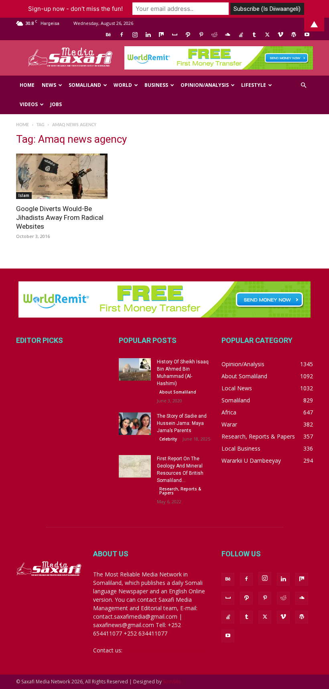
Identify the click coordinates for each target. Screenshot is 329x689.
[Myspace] (175, 34)
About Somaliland (177, 392)
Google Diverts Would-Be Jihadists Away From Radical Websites (60, 217)
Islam (23, 195)
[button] (303, 85)
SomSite (172, 681)
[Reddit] (214, 34)
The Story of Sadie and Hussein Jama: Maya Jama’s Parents (182, 423)
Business (156, 85)
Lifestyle (253, 85)
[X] (267, 34)
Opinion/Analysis (205, 85)
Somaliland (85, 85)
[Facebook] (122, 34)
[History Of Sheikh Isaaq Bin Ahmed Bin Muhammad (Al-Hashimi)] (135, 369)
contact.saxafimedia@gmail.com (166, 650)
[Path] (188, 34)
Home (27, 85)
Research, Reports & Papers (180, 491)
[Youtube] (307, 34)
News (49, 85)
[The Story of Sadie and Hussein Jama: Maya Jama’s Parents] (135, 423)
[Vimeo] (280, 34)
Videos (29, 104)
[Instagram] (135, 34)
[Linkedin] (148, 34)
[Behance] (108, 34)
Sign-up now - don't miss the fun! (75, 8)
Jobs (56, 104)
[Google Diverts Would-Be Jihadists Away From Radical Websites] (62, 176)
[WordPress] (294, 34)
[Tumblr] (254, 34)
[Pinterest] (201, 34)
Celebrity (168, 439)
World (123, 85)
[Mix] (161, 34)
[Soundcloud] (227, 34)
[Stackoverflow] (241, 34)
